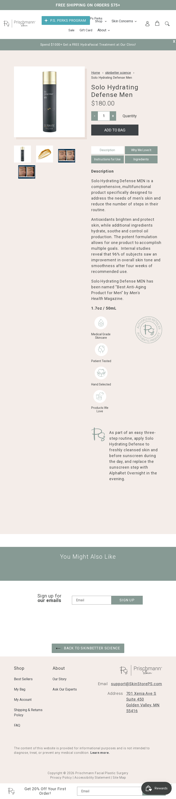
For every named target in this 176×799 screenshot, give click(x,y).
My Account (23, 700)
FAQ (17, 725)
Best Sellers (23, 679)
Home (95, 73)
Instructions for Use (107, 159)
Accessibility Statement (92, 777)
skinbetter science (118, 73)
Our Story (60, 679)
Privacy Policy (61, 777)
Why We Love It (141, 150)
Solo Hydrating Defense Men (111, 78)
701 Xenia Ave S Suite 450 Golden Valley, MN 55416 (143, 702)
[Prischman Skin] (19, 26)
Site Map (119, 777)
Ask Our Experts (65, 689)
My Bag (19, 689)
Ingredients (141, 159)
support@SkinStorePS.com (136, 684)
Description (107, 150)
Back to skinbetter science (91, 648)
